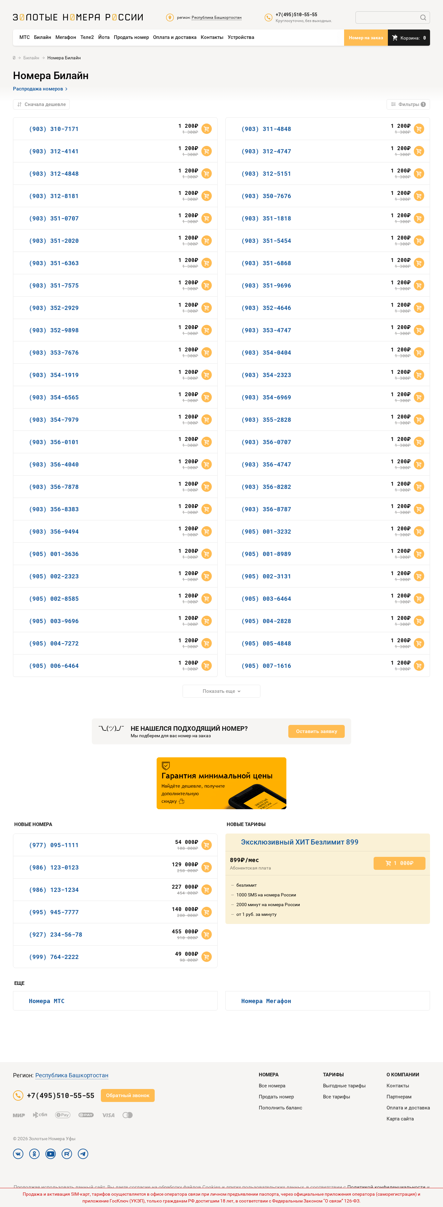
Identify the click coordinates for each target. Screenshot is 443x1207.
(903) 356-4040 (54, 464)
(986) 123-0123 (54, 867)
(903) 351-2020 (54, 240)
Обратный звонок (128, 1095)
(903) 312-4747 (266, 151)
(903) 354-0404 (266, 352)
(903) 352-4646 (266, 308)
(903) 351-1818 (266, 218)
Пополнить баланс (280, 1108)
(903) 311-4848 (266, 129)
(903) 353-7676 (54, 352)
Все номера (272, 1086)
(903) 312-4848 (54, 173)
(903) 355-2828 (266, 419)
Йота (104, 37)
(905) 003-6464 (266, 598)
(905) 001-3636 (54, 554)
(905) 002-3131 (266, 576)
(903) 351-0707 (54, 218)
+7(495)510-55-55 (296, 14)
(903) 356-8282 (266, 487)
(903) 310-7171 (54, 129)
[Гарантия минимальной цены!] (221, 783)
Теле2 (87, 37)
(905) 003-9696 (54, 621)
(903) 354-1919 (54, 375)
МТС (24, 37)
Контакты (212, 37)
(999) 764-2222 (54, 957)
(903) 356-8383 (54, 509)
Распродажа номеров (38, 89)
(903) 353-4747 (266, 330)
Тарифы (333, 1075)
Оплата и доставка (175, 37)
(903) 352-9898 (54, 330)
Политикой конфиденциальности (386, 1187)
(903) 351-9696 (266, 285)
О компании (403, 1075)
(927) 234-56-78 (55, 934)
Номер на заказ (366, 37)
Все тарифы (336, 1097)
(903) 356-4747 (266, 464)
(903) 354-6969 (266, 397)
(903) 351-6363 (54, 263)
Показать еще (219, 691)
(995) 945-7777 (54, 912)
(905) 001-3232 (266, 531)
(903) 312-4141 (54, 151)
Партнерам (399, 1097)
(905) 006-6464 (54, 665)
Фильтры (412, 104)
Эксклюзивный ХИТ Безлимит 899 (300, 842)
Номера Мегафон (266, 1001)
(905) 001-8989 (266, 554)
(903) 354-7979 (54, 419)
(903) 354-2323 (266, 375)
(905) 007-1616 (266, 665)
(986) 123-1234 (54, 889)
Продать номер (131, 37)
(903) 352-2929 (54, 308)
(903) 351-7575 (54, 285)
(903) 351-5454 (266, 240)
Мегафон (65, 37)
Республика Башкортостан (71, 1075)
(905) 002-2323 (54, 576)
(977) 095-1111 (54, 845)
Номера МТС (47, 1001)
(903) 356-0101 (54, 442)
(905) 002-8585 (54, 598)
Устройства (241, 37)
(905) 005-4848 (266, 643)
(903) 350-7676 (266, 196)
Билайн (42, 37)
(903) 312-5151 (266, 173)
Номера (269, 1075)
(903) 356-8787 (266, 509)
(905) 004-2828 (266, 621)
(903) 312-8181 (54, 196)
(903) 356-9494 (54, 531)
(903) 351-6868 (266, 263)
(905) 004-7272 (54, 643)
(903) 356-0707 (266, 442)
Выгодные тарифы (344, 1086)
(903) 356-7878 (54, 487)
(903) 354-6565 (54, 397)
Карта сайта (400, 1119)
